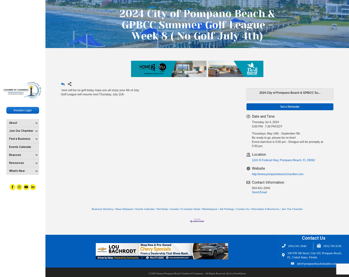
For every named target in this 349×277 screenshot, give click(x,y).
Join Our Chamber (21, 131)
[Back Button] (63, 85)
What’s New (17, 171)
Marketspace (209, 209)
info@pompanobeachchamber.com (317, 263)
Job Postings (226, 209)
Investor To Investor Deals (185, 209)
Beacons (15, 155)
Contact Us (242, 209)
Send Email (259, 192)
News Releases (124, 209)
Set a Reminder (290, 107)
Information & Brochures (265, 209)
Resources (16, 163)
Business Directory (102, 209)
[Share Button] (69, 84)
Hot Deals (162, 209)
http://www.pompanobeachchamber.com (277, 174)
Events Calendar (20, 147)
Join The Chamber (292, 209)
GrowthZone (240, 273)
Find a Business (19, 139)
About (13, 123)
